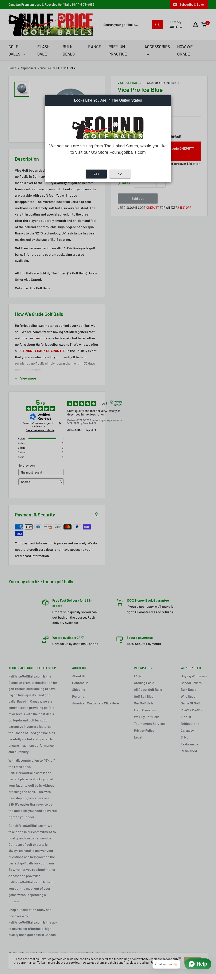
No (120, 174)
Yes (96, 174)
